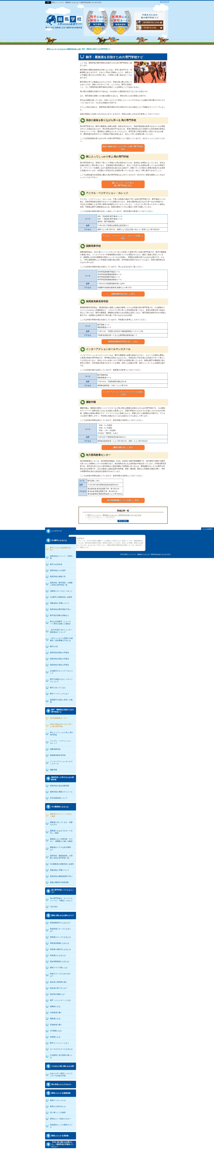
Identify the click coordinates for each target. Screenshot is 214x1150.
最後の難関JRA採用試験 (59, 882)
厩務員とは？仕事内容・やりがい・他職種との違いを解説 (61, 840)
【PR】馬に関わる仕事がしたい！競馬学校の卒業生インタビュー (62, 1144)
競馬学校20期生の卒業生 (59, 653)
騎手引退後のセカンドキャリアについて (61, 680)
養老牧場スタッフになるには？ (60, 930)
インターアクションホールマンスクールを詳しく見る (123, 393)
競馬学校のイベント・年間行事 (61, 557)
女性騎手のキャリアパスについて (61, 672)
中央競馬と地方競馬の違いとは (61, 1056)
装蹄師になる (55, 1037)
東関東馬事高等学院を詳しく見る (123, 342)
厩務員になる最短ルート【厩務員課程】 (103, 520)
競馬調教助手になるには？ (60, 923)
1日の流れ (54, 907)
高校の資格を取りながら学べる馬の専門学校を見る (123, 148)
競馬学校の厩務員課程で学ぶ (61, 876)
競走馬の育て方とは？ (58, 988)
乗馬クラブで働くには (58, 968)
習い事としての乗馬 (58, 1112)
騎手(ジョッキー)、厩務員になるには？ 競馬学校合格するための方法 (114, 515)
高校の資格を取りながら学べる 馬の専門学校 (61, 725)
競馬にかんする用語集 (60, 1136)
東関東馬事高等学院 (58, 755)
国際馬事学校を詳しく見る (123, 294)
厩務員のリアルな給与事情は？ (60, 848)
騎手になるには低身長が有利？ (60, 549)
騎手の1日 (54, 646)
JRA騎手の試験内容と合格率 (61, 597)
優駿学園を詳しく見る (123, 447)
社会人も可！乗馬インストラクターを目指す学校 (61, 1075)
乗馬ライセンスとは (58, 1100)
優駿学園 (53, 770)
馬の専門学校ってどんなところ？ (62, 891)
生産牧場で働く (56, 1012)
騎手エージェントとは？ (59, 1043)
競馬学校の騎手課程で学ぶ (60, 609)
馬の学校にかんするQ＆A (61, 1084)
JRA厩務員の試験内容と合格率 (62, 864)
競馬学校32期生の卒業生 (59, 659)
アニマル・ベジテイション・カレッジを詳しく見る (123, 237)
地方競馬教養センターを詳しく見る (123, 500)
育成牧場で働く (56, 1025)
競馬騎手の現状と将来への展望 (61, 701)
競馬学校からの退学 (58, 570)
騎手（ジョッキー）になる (60, 1000)
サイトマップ (164, 2)
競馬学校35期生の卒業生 (59, 665)
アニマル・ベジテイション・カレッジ (61, 742)
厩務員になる (55, 1019)
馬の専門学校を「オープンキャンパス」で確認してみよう (61, 899)
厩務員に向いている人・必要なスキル (61, 823)
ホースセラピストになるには (61, 1049)
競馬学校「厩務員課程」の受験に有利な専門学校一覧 (61, 857)
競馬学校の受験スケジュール (61, 792)
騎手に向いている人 (58, 688)
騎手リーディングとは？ (59, 694)
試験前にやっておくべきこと (61, 591)
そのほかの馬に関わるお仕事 (62, 1066)
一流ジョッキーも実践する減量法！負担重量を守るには (61, 639)
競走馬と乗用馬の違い (58, 982)
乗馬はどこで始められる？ (60, 1119)
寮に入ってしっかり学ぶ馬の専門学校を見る (123, 184)
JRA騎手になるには (59, 540)
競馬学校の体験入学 (58, 576)
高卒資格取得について (58, 798)
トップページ (56, 531)
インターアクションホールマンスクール (61, 763)
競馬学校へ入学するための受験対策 (62, 778)
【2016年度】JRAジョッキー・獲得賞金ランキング (62, 631)
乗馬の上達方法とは (58, 1106)
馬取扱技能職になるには (59, 943)
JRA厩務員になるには (59, 807)
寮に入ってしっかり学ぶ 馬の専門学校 (61, 734)
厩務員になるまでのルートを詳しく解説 (61, 832)
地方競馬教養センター (58, 718)
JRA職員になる (56, 1031)
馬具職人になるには (58, 955)
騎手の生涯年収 (56, 564)
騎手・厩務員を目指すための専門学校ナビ (62, 711)
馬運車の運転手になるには (60, 949)
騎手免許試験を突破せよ (59, 615)
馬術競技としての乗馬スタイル (61, 1126)
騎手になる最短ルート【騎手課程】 (101, 517)
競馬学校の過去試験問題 (59, 786)
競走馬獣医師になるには (59, 961)
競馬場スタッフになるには (60, 937)
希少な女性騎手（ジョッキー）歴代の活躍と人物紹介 (60, 623)
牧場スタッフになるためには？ (60, 975)
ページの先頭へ (207, 529)
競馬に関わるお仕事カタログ (62, 915)
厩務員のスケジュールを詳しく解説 (61, 815)
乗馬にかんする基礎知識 (60, 1093)
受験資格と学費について (59, 603)
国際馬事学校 (55, 749)
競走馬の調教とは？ (58, 994)
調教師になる (55, 1006)
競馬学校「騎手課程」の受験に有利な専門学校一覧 (61, 584)
